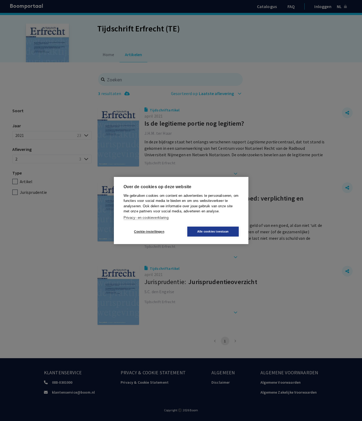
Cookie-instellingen (149, 232)
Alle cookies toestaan (213, 231)
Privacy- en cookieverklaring (146, 218)
